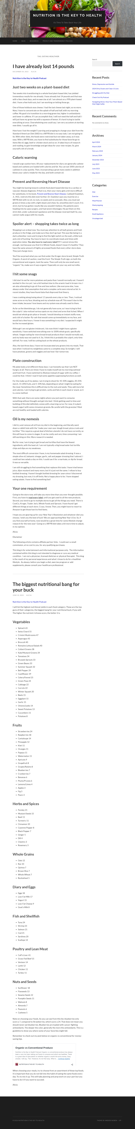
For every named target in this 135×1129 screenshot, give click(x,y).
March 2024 (96, 146)
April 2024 (96, 142)
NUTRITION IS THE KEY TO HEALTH (67, 15)
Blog (24, 41)
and (45, 194)
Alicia (33, 71)
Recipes (95, 209)
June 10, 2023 (18, 595)
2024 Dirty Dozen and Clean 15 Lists (105, 89)
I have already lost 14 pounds (43, 66)
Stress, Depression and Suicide (103, 84)
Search (94, 59)
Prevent (40, 194)
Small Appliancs (98, 214)
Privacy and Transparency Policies (58, 41)
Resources (34, 41)
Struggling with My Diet (100, 93)
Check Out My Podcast (100, 97)
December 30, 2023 (20, 71)
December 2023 (98, 160)
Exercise (95, 196)
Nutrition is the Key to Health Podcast (29, 78)
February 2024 (97, 151)
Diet (93, 192)
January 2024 (97, 155)
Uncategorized (97, 218)
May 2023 (96, 173)
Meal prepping (97, 205)
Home (15, 41)
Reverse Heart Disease (56, 194)
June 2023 (96, 169)
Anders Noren (111, 1120)
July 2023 (95, 164)
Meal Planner (97, 201)
